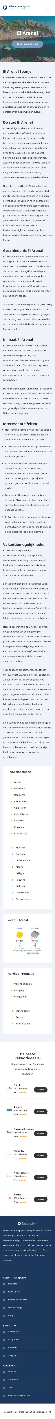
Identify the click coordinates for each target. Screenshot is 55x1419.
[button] (47, 8)
